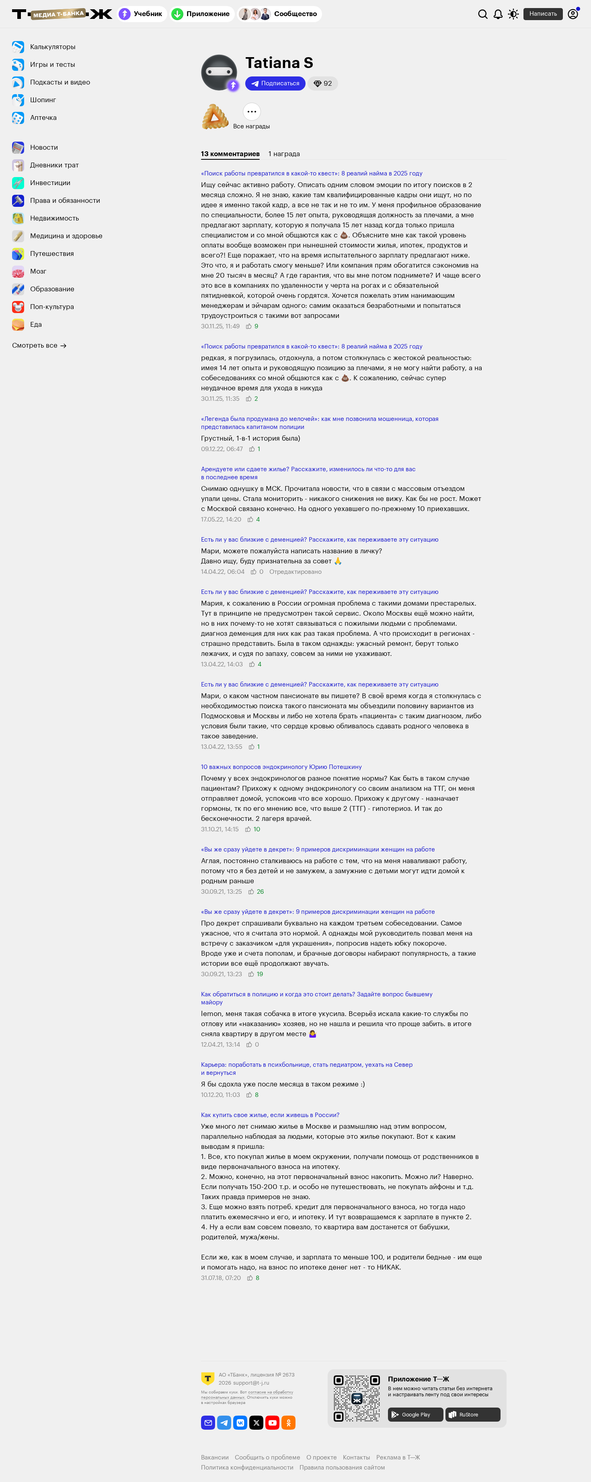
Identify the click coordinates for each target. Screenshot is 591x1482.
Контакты (356, 1458)
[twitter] (256, 1423)
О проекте (321, 1458)
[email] (208, 1423)
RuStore (469, 1414)
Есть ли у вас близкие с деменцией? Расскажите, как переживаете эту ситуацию (320, 540)
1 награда (284, 153)
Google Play (416, 1414)
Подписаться (280, 83)
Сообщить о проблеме (267, 1458)
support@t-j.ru (251, 1382)
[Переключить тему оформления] (513, 14)
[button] (233, 86)
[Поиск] (483, 14)
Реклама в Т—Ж (398, 1458)
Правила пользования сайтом (342, 1468)
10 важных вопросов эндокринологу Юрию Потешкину (281, 767)
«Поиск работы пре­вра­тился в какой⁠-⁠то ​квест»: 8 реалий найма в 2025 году (312, 174)
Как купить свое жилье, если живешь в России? (270, 1115)
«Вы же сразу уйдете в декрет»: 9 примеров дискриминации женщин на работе (318, 850)
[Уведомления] (498, 14)
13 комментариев (230, 153)
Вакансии (215, 1458)
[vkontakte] (240, 1423)
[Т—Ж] (62, 15)
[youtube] (272, 1423)
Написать (543, 14)
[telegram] (224, 1423)
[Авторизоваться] (573, 14)
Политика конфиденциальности (247, 1468)
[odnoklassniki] (288, 1423)
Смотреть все (34, 345)
